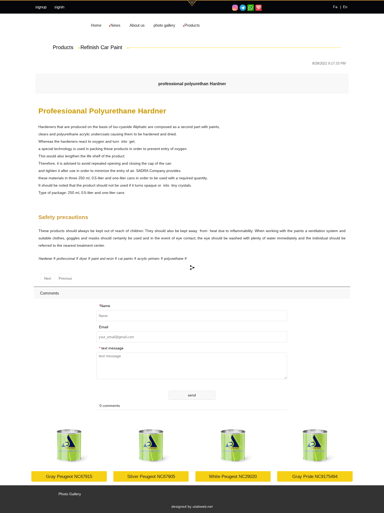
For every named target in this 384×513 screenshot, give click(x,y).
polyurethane (173, 258)
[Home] (44, 25)
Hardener (45, 258)
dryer (83, 258)
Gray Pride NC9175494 (315, 476)
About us (137, 25)
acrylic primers (148, 258)
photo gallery (164, 25)
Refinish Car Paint (104, 47)
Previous (65, 278)
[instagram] (234, 7)
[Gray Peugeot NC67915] (69, 445)
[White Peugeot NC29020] (233, 445)
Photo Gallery (70, 494)
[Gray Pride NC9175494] (315, 445)
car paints (125, 258)
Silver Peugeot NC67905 (151, 476)
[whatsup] (250, 7)
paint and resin (102, 258)
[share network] (192, 267)
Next (47, 278)
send (192, 395)
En (345, 6)
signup (40, 7)
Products (192, 25)
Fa (335, 6)
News (115, 25)
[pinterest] (258, 7)
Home (96, 25)
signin (59, 7)
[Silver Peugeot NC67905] (151, 445)
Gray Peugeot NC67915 (69, 476)
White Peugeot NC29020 (233, 476)
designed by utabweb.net (192, 506)
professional (66, 258)
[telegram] (242, 7)
